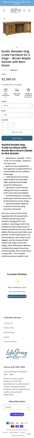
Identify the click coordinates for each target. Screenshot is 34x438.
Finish (4, 101)
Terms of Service (10, 342)
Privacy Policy (9, 328)
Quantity (5, 120)
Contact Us (8, 323)
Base (3, 111)
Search (6, 337)
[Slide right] (21, 48)
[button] (4, 10)
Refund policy (14, 432)
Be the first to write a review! (17, 296)
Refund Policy (9, 332)
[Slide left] (13, 48)
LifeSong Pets (15, 430)
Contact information (17, 435)
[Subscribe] (28, 407)
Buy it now (17, 138)
